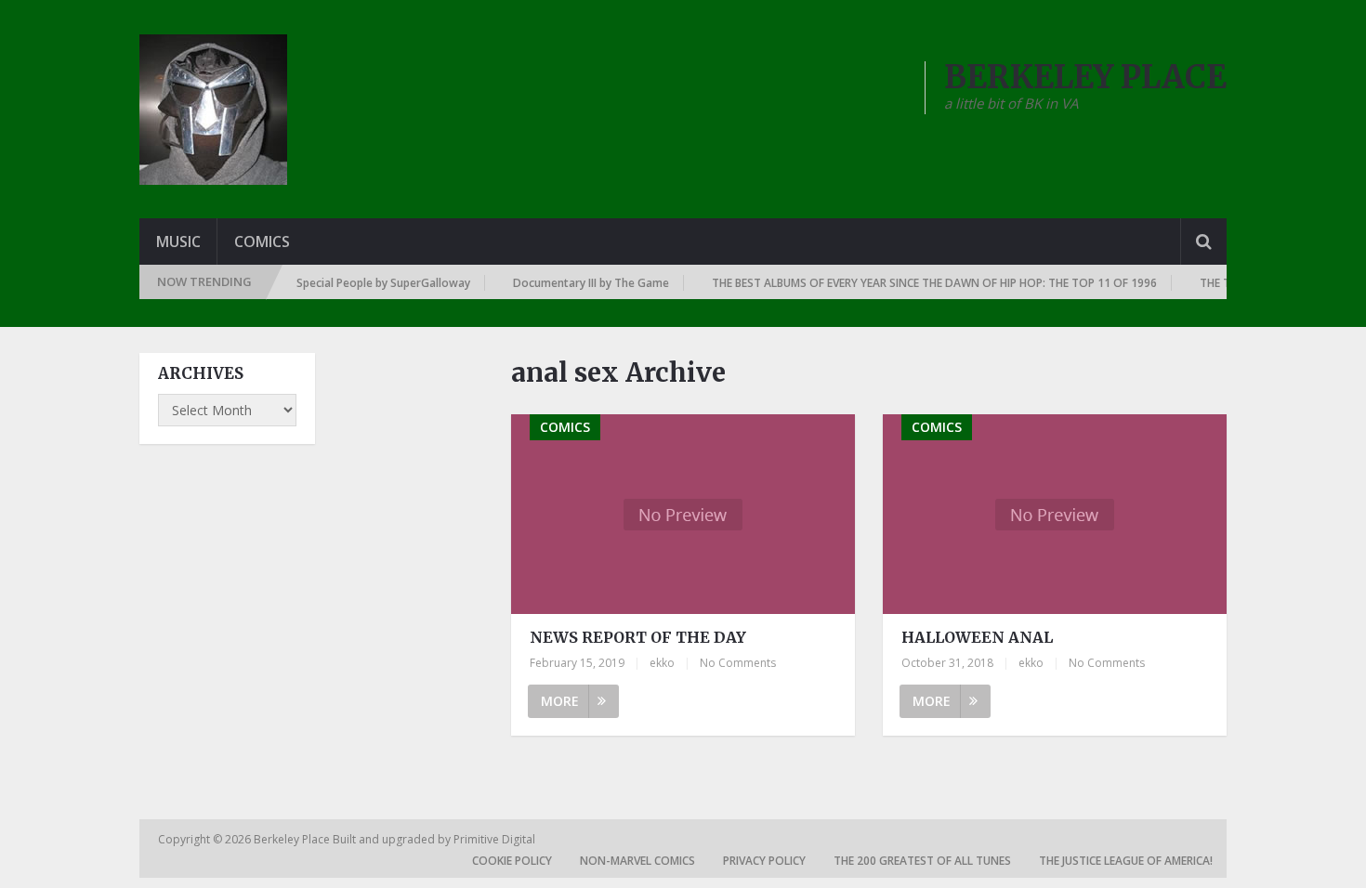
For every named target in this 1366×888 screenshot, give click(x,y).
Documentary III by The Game (581, 283)
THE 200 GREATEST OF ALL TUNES (922, 860)
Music (178, 241)
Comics (262, 241)
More (560, 701)
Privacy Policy (764, 860)
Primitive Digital (494, 839)
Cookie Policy (512, 860)
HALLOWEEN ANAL (977, 637)
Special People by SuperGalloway (373, 283)
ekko (662, 663)
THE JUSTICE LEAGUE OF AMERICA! (1126, 860)
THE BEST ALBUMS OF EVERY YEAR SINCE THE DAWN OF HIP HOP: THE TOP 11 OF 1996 (924, 283)
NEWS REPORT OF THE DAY (638, 637)
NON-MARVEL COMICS (637, 860)
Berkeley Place (293, 839)
